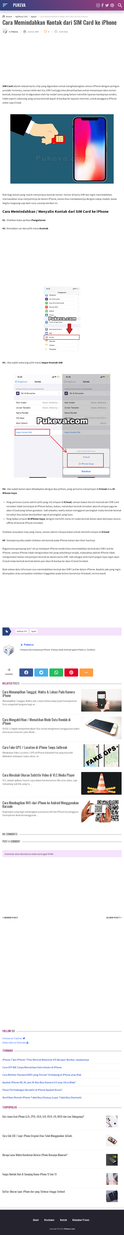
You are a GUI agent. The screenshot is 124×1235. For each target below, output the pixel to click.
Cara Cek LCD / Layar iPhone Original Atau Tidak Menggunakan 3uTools (37, 1136)
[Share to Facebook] (26, 672)
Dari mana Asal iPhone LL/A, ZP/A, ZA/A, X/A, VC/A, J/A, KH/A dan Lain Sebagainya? (43, 1116)
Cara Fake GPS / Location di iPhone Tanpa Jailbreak (34, 747)
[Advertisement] (62, 59)
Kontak (63, 1220)
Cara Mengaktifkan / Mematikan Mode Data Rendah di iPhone (36, 721)
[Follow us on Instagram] (98, 5)
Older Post (113, 917)
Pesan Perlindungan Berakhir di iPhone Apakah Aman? (32, 1089)
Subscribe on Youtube (14, 1042)
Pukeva (28, 644)
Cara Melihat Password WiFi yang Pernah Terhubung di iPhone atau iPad (41, 1074)
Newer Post (11, 917)
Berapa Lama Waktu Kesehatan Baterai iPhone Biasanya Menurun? (34, 1155)
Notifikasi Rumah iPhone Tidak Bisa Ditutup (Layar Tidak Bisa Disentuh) (42, 1097)
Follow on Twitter (12, 1038)
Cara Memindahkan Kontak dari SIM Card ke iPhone (59, 22)
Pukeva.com (69, 1229)
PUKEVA (19, 5)
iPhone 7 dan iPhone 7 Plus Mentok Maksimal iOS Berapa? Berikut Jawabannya (45, 1059)
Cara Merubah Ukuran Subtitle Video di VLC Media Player (38, 774)
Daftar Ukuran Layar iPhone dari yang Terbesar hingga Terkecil (33, 1192)
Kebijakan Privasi (80, 1220)
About (36, 1220)
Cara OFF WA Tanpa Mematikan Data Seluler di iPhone (32, 1067)
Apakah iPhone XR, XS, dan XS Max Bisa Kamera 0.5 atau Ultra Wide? (39, 1082)
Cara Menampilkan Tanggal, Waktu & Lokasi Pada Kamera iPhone (38, 693)
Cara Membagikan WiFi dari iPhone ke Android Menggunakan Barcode (40, 804)
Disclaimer (49, 1220)
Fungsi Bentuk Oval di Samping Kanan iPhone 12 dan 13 (29, 1174)
